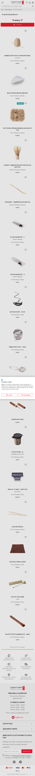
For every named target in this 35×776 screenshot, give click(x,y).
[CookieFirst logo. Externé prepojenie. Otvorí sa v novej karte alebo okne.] (2, 380)
